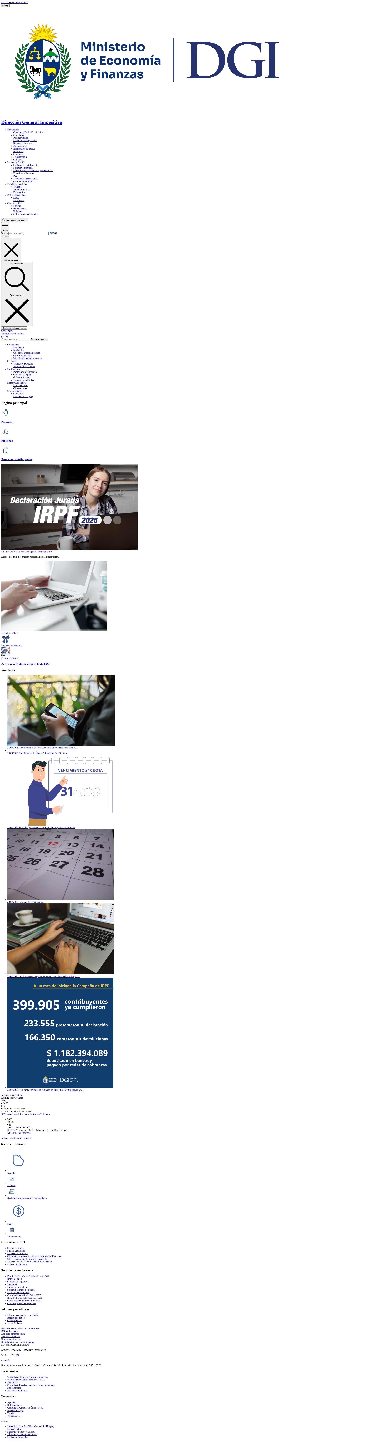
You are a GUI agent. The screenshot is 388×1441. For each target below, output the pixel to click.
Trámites (17, 187)
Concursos (18, 154)
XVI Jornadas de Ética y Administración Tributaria (25, 1114)
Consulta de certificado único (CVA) (24, 1295)
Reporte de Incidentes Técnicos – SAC (26, 1379)
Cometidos (18, 135)
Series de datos (14, 1323)
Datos (16, 197)
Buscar (16, 221)
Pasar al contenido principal (14, 2)
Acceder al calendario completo (16, 1138)
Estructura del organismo (25, 140)
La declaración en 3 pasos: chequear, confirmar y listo (26, 551)
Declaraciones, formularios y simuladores (33, 170)
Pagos (16, 176)
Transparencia (20, 157)
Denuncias (12, 1382)
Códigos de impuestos (17, 1281)
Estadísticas (18, 200)
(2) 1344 (15, 1355)
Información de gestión (24, 148)
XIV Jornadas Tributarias (19, 1133)
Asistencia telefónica (17, 1390)
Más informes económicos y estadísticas (20, 1328)
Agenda (11, 1402)
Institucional (13, 129)
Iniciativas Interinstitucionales (27, 358)
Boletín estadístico (16, 1317)
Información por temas (24, 366)
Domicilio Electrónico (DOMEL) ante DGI (28, 1276)
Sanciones (12, 1284)
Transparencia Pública (23, 380)
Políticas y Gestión (16, 162)
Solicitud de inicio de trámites (21, 1289)
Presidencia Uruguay (23, 396)
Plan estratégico (20, 137)
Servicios (11, 361)
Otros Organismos (22, 355)
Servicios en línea (21, 189)
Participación (13, 369)
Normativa (18, 151)
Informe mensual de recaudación (22, 1315)
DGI (54, 233)
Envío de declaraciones (18, 1292)
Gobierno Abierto (21, 377)
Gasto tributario (14, 1320)
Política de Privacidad (17, 1437)
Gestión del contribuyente (25, 165)
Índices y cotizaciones (17, 1287)
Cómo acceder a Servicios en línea (23, 1300)
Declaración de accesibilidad (21, 1431)
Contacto (17, 159)
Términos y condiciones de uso (22, 1434)
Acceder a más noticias (12, 1095)
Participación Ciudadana (25, 372)
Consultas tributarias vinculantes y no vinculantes (30, 1385)
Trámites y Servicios (17, 184)
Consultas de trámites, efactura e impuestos (27, 1377)
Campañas (18, 393)
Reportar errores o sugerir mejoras (17, 1342)
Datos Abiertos (20, 385)
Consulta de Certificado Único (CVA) (25, 1407)
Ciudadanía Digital (22, 374)
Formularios (19, 192)
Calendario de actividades (25, 214)
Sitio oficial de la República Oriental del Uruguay (31, 1426)
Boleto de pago (14, 1279)
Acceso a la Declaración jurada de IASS (25, 663)
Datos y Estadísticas (16, 195)
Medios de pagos (15, 1410)
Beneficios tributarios (23, 173)
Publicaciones (20, 208)
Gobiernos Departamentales (26, 353)
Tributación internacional (25, 178)
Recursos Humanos (22, 143)
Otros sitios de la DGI (23, 181)
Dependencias (14, 1388)
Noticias (17, 206)
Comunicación (14, 203)
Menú (5, 230)
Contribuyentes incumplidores (21, 1303)
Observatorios (20, 388)
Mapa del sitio (14, 1429)
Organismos (13, 344)
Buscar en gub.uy (39, 339)
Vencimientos (13, 1416)
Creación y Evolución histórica (28, 132)
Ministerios (18, 350)
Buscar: (4, 233)
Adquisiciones (20, 146)
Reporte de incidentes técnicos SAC (24, 1298)
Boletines (17, 211)
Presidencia (18, 347)
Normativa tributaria (23, 167)
